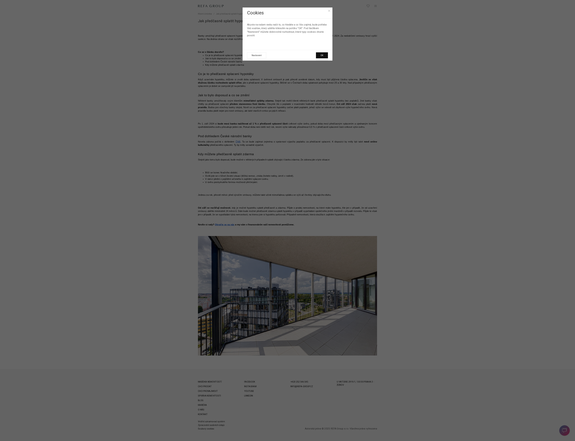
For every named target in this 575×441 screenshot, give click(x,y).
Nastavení (257, 55)
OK (322, 55)
